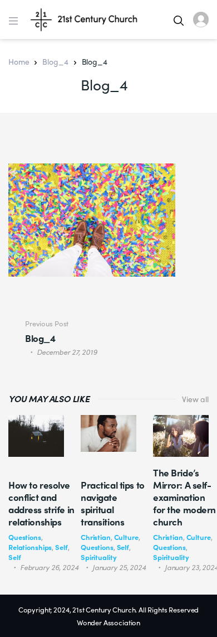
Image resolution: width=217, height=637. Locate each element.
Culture (126, 537)
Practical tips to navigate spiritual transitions (113, 503)
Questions (24, 537)
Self (61, 547)
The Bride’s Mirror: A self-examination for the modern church (184, 497)
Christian (96, 537)
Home (18, 61)
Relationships (30, 547)
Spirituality (98, 557)
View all (195, 398)
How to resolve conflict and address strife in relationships (41, 503)
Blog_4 (55, 61)
